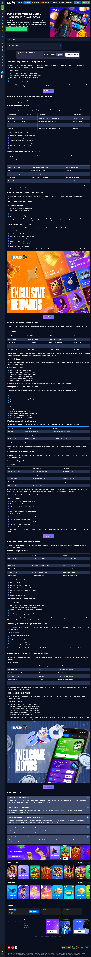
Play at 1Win (48, 536)
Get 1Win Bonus (48, 90)
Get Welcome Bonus (72, 54)
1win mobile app (13, 627)
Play (65, 858)
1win (9, 39)
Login (77, 2)
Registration (86, 2)
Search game (17, 856)
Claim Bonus (48, 316)
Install (53, 931)
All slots (80, 862)
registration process (27, 241)
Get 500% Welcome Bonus (15, 29)
